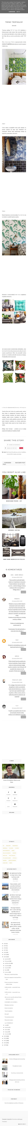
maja (6, 1025)
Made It (4, 407)
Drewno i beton (14, 530)
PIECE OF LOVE (17, 680)
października (8, 963)
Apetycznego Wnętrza (10, 42)
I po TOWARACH (9, 1023)
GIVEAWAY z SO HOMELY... (11, 1002)
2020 (5, 943)
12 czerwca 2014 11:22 (17, 577)
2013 (5, 1036)
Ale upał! (7, 1014)
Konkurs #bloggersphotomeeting (17, 1059)
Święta (10, 862)
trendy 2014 (10, 454)
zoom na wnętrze (12, 860)
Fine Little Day (21, 215)
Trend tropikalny (8, 1011)
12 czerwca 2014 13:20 (17, 682)
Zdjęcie (3, 123)
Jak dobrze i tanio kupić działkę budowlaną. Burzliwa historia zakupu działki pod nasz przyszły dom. (15, 898)
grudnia (6, 959)
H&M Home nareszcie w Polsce (14, 559)
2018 (5, 948)
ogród (13, 850)
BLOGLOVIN (15, 806)
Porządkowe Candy (17, 1066)
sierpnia (7, 967)
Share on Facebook (14, 444)
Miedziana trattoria (9, 1005)
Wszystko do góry (9, 1020)
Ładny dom (5, 862)
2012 (5, 1038)
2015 (5, 954)
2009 (5, 1045)
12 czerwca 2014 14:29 (17, 708)
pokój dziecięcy (12, 855)
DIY (3, 845)
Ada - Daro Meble (17, 575)
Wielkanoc (8, 845)
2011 (5, 1040)
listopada (7, 961)
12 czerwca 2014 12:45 (17, 642)
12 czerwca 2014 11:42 (17, 601)
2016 (5, 952)
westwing (19, 454)
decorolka (5, 848)
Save (22, 448)
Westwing (17, 407)
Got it (18, 11)
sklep (8, 806)
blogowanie (15, 845)
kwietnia (7, 1027)
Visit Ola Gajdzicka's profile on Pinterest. (14, 1103)
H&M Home (17, 294)
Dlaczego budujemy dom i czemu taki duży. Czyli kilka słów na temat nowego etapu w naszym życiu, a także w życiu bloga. (15, 912)
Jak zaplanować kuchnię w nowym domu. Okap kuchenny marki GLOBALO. (15, 876)
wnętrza (5, 860)
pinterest (8, 800)
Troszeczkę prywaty (9, 1017)
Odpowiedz (23, 591)
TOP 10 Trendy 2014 (15, 30)
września (7, 965)
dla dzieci (11, 848)
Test (17, 640)
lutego (6, 1031)
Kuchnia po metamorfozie (17, 1073)
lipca (6, 970)
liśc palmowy (14, 452)
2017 (5, 950)
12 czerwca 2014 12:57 (17, 658)
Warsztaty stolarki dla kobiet (11, 974)
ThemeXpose (15, 1119)
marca (6, 1029)
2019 (5, 945)
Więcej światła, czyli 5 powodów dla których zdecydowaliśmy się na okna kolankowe (15, 887)
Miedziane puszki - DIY (14, 501)
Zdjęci (3, 211)
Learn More (12, 11)
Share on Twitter (12, 448)
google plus (15, 800)
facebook (8, 794)
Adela (17, 656)
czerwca (7, 972)
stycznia (7, 1034)
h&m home (8, 452)
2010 (5, 1042)
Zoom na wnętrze (9, 1008)
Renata (16, 598)
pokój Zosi (5, 855)
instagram (15, 794)
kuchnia (17, 848)
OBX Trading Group (23, 407)
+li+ (17, 705)
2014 (5, 956)
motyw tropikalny (22, 452)
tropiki (14, 454)
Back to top (21, 1124)
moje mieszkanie (6, 850)
